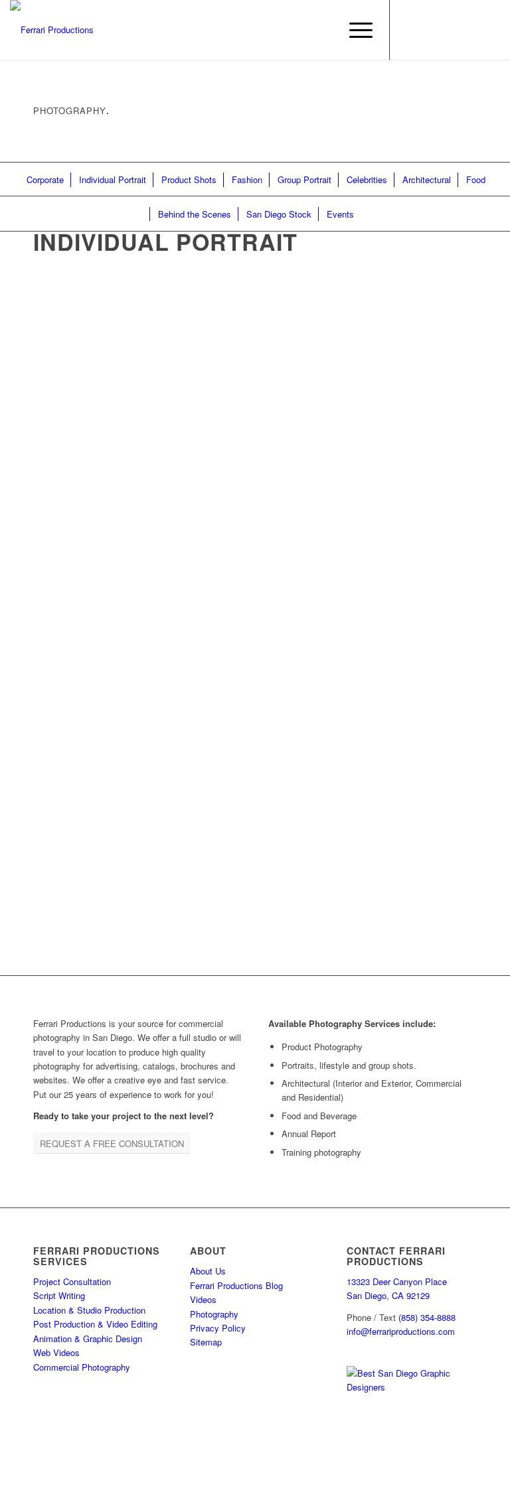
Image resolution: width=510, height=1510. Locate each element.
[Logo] (52, 30)
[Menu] (354, 30)
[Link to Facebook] (410, 30)
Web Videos (56, 1352)
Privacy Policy (218, 1328)
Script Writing (59, 1295)
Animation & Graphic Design (87, 1338)
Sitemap (206, 1342)
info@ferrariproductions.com (401, 1331)
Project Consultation (72, 1281)
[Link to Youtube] (470, 30)
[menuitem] (354, 30)
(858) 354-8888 (427, 1317)
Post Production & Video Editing (95, 1324)
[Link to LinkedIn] (450, 30)
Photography (214, 1314)
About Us (208, 1271)
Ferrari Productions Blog (236, 1285)
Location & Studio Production (89, 1310)
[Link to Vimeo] (490, 30)
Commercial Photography (81, 1367)
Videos (203, 1299)
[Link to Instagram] (430, 30)
